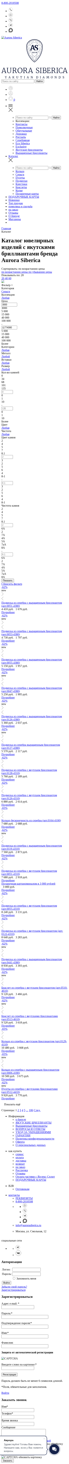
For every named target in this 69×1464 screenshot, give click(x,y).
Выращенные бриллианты (31, 1125)
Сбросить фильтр (11, 583)
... (27, 1110)
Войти (6, 1282)
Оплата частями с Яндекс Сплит (35, 1176)
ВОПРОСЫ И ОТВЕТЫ (30, 1129)
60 (9, 278)
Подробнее (8, 612)
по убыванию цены (40, 271)
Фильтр (7, 285)
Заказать (7, 1460)
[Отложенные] (11, 99)
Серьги (5, 291)
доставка (21, 1160)
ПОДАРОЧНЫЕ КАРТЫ (31, 1179)
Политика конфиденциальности (35, 1138)
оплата (20, 1157)
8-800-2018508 (10, 2)
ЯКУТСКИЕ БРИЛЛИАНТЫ (33, 1122)
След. (37, 1110)
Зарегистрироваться (13, 1289)
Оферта (20, 1141)
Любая (5, 297)
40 (6, 278)
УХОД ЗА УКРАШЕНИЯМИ (33, 1132)
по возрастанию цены (14, 271)
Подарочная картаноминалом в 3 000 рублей (28, 883)
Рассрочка (22, 1170)
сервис (20, 1154)
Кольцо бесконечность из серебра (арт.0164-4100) (31, 820)
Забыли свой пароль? (14, 1286)
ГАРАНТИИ (23, 1135)
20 (3, 278)
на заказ (20, 1167)
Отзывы (20, 1173)
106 (31, 1110)
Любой (5, 356)
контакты (14, 1195)
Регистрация (9, 1374)
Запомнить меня (26, 1278)
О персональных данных (31, 1145)
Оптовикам (22, 1189)
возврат (20, 1163)
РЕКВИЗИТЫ (24, 1198)
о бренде (21, 1119)
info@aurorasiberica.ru (28, 1225)
